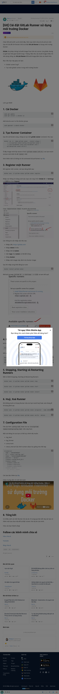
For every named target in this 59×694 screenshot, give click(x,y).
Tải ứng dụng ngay (29, 337)
